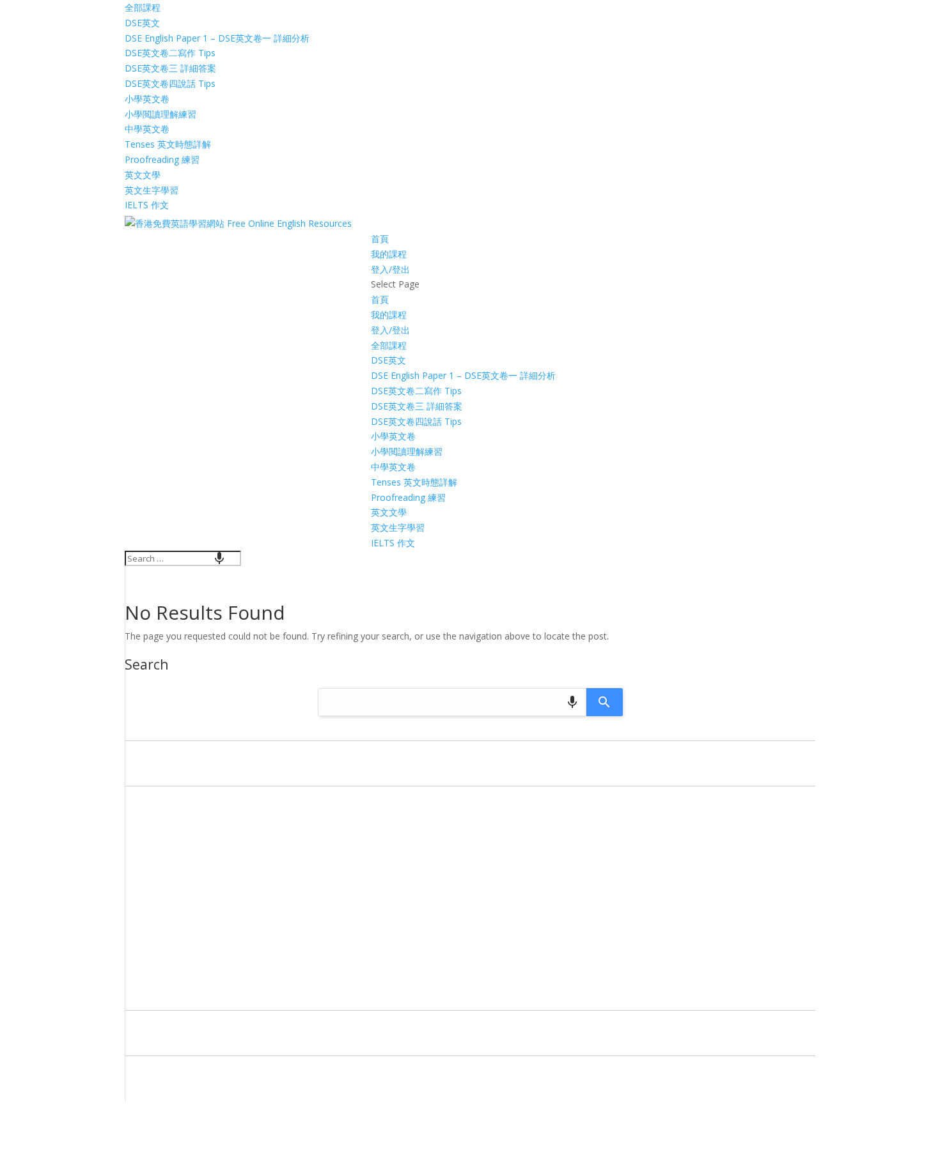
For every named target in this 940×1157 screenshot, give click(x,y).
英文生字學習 (151, 190)
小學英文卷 (147, 99)
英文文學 (143, 175)
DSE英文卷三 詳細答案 (170, 68)
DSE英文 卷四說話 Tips (170, 83)
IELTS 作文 (147, 205)
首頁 (380, 239)
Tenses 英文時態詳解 (168, 144)
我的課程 (389, 254)
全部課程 (143, 7)
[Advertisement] (470, 901)
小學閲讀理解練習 (160, 114)
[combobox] (183, 558)
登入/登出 (390, 269)
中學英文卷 (147, 129)
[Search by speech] (219, 558)
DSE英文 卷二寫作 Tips (170, 53)
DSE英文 (142, 23)
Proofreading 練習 (162, 159)
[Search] (604, 702)
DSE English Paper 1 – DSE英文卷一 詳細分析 (217, 38)
